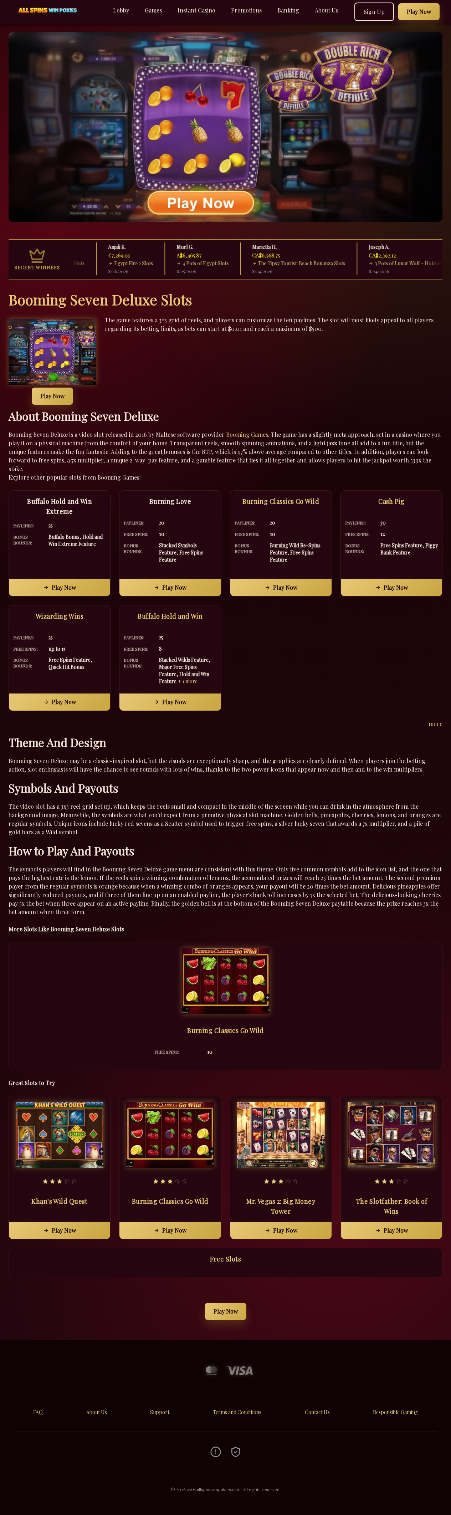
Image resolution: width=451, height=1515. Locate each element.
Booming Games (247, 434)
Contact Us (317, 1412)
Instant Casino (196, 10)
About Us (326, 10)
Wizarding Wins (59, 616)
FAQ (38, 1412)
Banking (288, 10)
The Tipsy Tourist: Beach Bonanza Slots (275, 263)
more (435, 723)
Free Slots (225, 1259)
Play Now (52, 396)
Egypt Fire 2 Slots (107, 263)
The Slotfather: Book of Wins (391, 1206)
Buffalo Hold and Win (170, 616)
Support (159, 1412)
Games (153, 10)
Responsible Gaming (395, 1412)
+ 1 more (188, 681)
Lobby (121, 10)
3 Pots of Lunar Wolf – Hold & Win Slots (393, 263)
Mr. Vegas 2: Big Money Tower (280, 1206)
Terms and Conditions (237, 1412)
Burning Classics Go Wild (280, 501)
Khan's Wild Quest (59, 1201)
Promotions (246, 10)
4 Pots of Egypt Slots (180, 263)
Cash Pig (391, 501)
